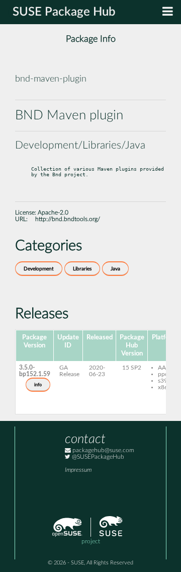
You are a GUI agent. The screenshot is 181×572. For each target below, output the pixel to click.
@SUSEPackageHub (97, 457)
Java (115, 268)
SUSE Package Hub (64, 12)
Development (39, 268)
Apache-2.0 (53, 213)
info (38, 384)
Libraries (82, 268)
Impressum (78, 470)
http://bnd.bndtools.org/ (67, 219)
